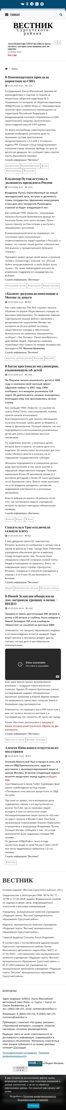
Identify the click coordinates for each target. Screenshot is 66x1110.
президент (35, 285)
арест (21, 519)
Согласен (33, 1105)
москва (39, 358)
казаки (50, 358)
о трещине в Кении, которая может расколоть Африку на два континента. (32, 726)
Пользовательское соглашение (20, 1052)
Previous (55, 42)
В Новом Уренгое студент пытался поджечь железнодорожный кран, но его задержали (31, 46)
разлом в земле (16, 740)
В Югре (12, 54)
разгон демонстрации (20, 358)
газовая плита (49, 588)
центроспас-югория (27, 588)
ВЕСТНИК (33, 26)
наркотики (13, 166)
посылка (30, 171)
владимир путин (17, 285)
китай (11, 519)
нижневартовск (31, 166)
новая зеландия (36, 740)
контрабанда (15, 171)
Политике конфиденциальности (39, 1096)
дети (30, 519)
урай (10, 588)
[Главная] (6, 69)
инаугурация (52, 285)
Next (59, 42)
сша (45, 166)
